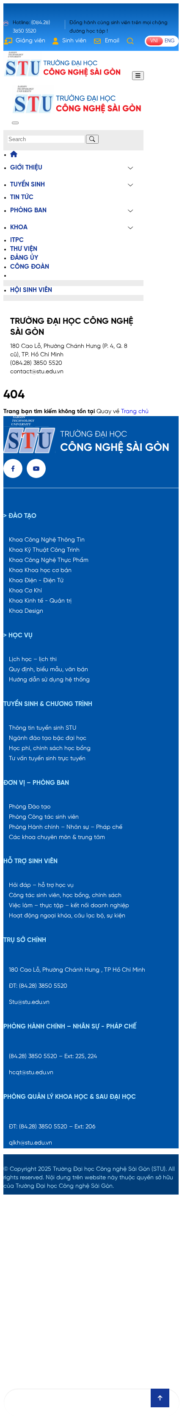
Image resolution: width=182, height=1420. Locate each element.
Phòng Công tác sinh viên (44, 817)
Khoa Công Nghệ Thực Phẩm (48, 560)
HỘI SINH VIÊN (31, 290)
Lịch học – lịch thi (33, 659)
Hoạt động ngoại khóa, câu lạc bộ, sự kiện (67, 916)
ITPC (17, 240)
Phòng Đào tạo (29, 807)
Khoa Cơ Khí (25, 591)
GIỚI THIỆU (26, 167)
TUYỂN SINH (27, 184)
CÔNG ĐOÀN (29, 267)
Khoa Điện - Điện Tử (36, 581)
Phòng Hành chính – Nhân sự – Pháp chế (65, 827)
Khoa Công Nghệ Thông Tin (47, 540)
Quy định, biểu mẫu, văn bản (48, 670)
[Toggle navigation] (138, 75)
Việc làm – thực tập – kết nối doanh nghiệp (69, 906)
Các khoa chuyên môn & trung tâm (57, 837)
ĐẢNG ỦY (24, 258)
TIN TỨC (21, 197)
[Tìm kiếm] (130, 41)
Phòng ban (28, 210)
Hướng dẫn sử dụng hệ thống (49, 680)
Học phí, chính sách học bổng (50, 748)
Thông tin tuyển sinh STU (42, 728)
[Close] (15, 123)
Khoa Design (26, 611)
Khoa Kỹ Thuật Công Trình (44, 550)
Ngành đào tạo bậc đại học (47, 738)
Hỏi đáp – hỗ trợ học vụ (41, 885)
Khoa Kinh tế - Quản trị (40, 601)
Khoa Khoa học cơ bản (40, 570)
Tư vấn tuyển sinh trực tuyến (47, 759)
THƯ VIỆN (23, 249)
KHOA (19, 227)
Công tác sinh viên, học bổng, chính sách (65, 895)
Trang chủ (135, 411)
